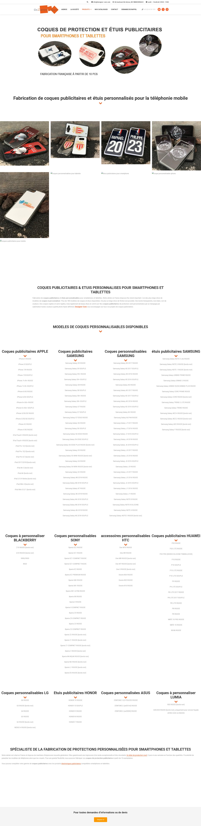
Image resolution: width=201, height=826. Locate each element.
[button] (90, 9)
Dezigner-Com (81, 307)
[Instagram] (167, 9)
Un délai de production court (137, 755)
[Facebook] (159, 9)
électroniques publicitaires (71, 764)
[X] (163, 9)
